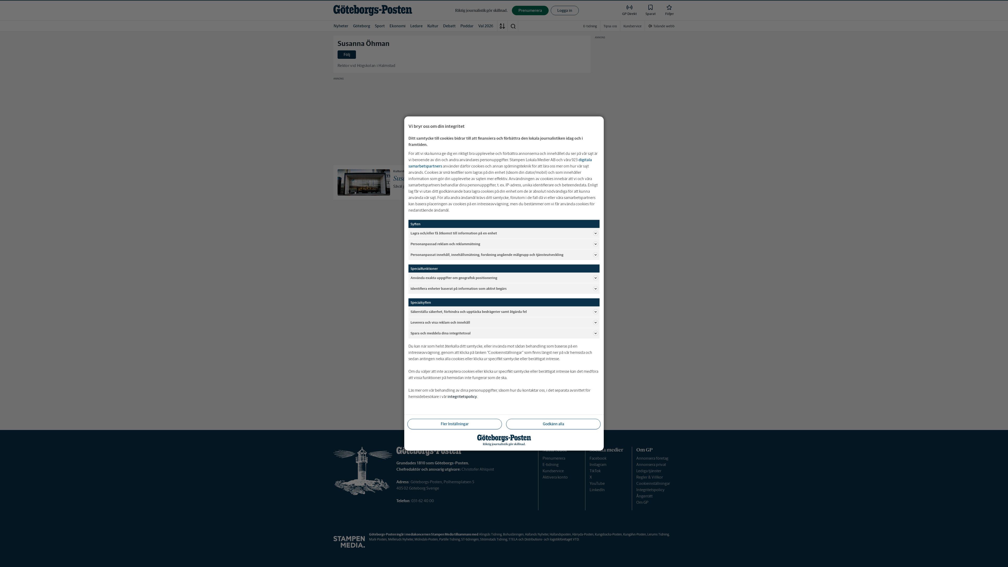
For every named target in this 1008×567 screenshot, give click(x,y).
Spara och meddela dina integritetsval (441, 333)
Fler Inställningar (455, 424)
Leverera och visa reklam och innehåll (440, 322)
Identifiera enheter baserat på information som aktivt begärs (459, 288)
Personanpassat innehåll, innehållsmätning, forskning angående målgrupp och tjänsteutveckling (487, 254)
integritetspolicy (462, 396)
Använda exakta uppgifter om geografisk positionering (454, 277)
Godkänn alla (553, 424)
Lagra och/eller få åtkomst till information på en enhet (454, 233)
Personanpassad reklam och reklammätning (445, 244)
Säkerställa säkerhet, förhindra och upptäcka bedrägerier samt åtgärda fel (469, 311)
